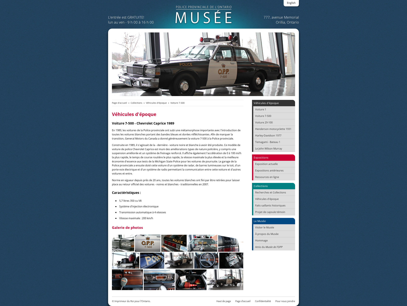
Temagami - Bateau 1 (267, 142)
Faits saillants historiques (270, 205)
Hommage (261, 240)
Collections (136, 102)
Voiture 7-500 (263, 116)
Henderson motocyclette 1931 (273, 129)
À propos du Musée (267, 234)
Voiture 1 (260, 109)
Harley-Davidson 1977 (268, 135)
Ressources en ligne (267, 177)
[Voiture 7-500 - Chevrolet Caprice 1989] (123, 243)
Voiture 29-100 (264, 122)
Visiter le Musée (264, 227)
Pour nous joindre (285, 301)
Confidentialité (263, 301)
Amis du (269, 247)
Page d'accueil (119, 102)
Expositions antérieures (269, 170)
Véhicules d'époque (156, 102)
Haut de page (223, 301)
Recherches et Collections (270, 192)
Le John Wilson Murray (268, 148)
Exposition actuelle (266, 164)
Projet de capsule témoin (270, 212)
